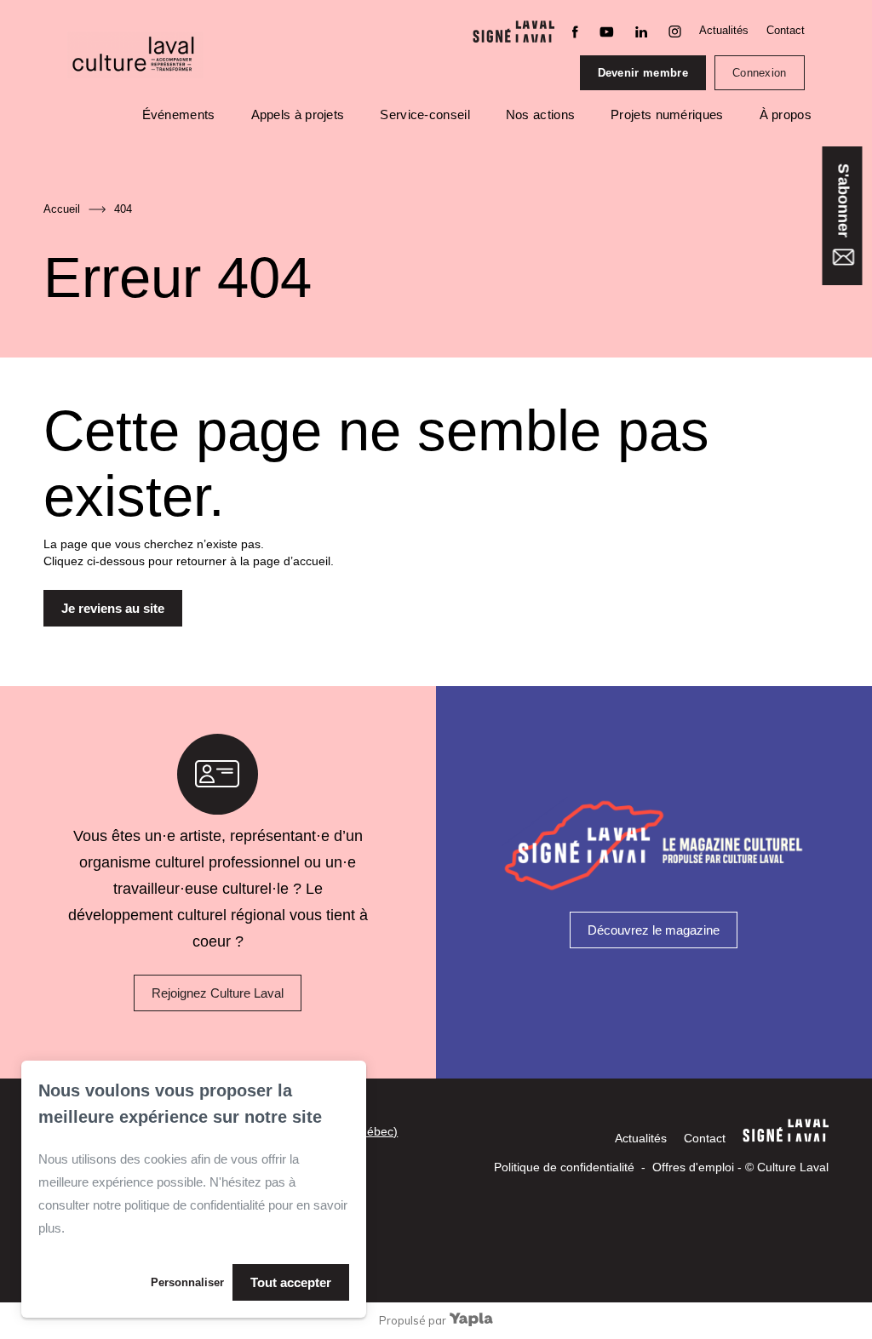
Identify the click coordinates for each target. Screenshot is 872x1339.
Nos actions (540, 114)
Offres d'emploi (693, 1167)
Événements (178, 114)
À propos (786, 114)
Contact (785, 30)
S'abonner (843, 202)
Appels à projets (298, 114)
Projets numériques (667, 114)
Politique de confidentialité (564, 1167)
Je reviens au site (112, 608)
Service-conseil (425, 114)
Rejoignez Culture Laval (218, 993)
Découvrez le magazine (654, 930)
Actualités (724, 30)
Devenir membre (643, 72)
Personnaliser (187, 1282)
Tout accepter (290, 1282)
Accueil (61, 209)
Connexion (759, 72)
